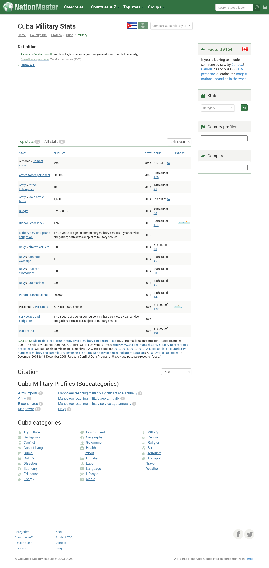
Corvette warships (29, 259)
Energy (29, 478)
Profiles (56, 35)
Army (22, 185)
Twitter (249, 534)
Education (31, 473)
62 (168, 163)
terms (249, 558)
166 (156, 177)
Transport (155, 458)
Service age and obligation (29, 319)
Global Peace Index (31, 223)
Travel (151, 463)
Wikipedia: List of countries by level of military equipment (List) (74, 341)
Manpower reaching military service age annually (94, 403)
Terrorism (154, 452)
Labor (90, 463)
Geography (94, 437)
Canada (237, 64)
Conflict (29, 442)
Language (93, 468)
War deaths (26, 331)
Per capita (41, 307)
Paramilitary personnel (34, 295)
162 (156, 225)
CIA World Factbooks (164, 353)
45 (155, 261)
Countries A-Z (24, 537)
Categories (74, 6)
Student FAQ (64, 537)
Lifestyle (92, 473)
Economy (31, 468)
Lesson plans (23, 543)
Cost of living (33, 447)
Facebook (238, 534)
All (244, 108)
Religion (154, 442)
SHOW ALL (28, 65)
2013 (141, 349)
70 (155, 249)
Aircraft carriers (38, 247)
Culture (29, 458)
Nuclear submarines (29, 271)
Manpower (26, 408)
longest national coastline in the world (224, 76)
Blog (59, 548)
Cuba (69, 35)
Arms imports (28, 393)
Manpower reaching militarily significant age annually (97, 393)
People (153, 437)
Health (91, 447)
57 (168, 199)
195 (156, 333)
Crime (28, 452)
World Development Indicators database (118, 353)
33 (155, 273)
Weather (152, 468)
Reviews (20, 548)
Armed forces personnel (34, 175)
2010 (117, 349)
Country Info (38, 35)
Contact (61, 543)
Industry (92, 458)
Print (265, 9)
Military (153, 432)
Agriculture (32, 432)
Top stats (28, 141)
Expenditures (28, 403)
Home (22, 35)
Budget (23, 211)
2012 (133, 349)
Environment (95, 432)
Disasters (31, 463)
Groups (155, 6)
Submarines (36, 283)
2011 (125, 349)
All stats (53, 141)
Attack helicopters (28, 187)
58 (155, 213)
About (60, 532)
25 (155, 189)
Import (89, 452)
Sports (152, 447)
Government (95, 442)
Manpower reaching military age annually (89, 398)
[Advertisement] (104, 100)
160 (156, 309)
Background (33, 437)
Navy (22, 247)
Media (90, 478)
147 (156, 297)
